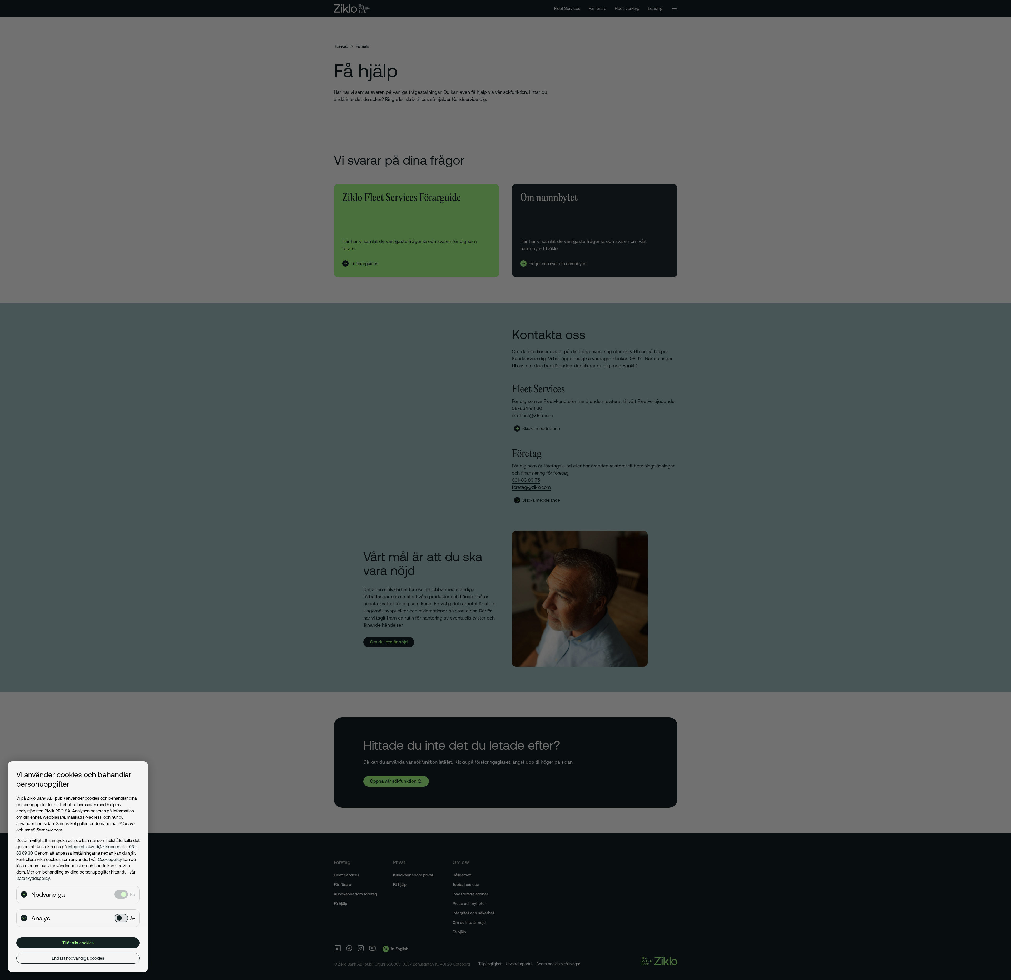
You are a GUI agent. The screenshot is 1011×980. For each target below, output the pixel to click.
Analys (40, 918)
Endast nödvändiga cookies (78, 958)
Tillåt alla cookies (78, 942)
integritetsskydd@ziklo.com (93, 846)
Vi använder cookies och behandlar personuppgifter (73, 779)
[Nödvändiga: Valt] (121, 894)
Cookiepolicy (110, 859)
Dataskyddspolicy (33, 878)
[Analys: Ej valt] (121, 918)
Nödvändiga (48, 894)
